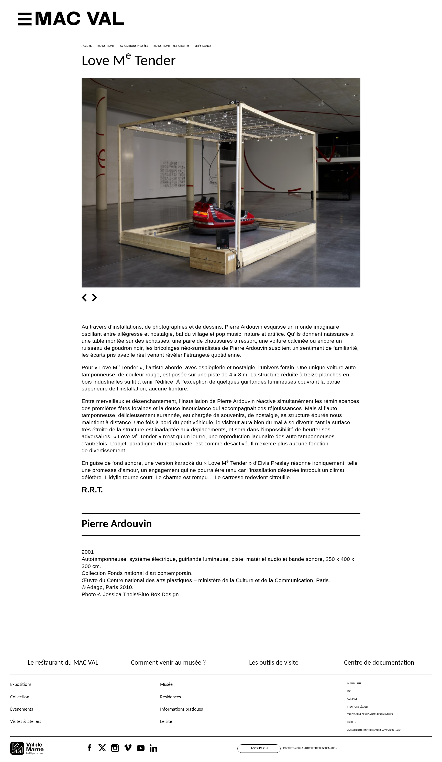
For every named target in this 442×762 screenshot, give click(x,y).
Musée (166, 684)
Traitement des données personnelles (370, 714)
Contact (352, 699)
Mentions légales (358, 707)
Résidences (170, 697)
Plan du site (354, 683)
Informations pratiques (181, 709)
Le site (166, 721)
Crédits (351, 722)
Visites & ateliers (25, 721)
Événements (21, 709)
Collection (19, 697)
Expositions (20, 684)
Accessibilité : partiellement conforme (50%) (374, 730)
